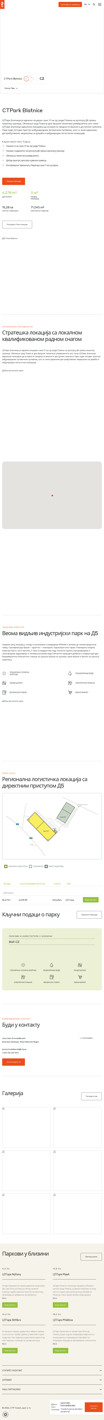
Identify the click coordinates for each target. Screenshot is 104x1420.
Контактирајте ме (13, 1062)
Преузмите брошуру (13, 181)
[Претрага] (94, 4)
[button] (52, 495)
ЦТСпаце (70, 899)
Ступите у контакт (94, 1407)
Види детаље (90, 899)
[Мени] (99, 4)
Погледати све (91, 1096)
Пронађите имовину (70, 4)
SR (85, 4)
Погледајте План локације (17, 224)
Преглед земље (91, 1257)
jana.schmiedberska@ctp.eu (14, 1049)
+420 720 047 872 (10, 1052)
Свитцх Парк (9, 88)
